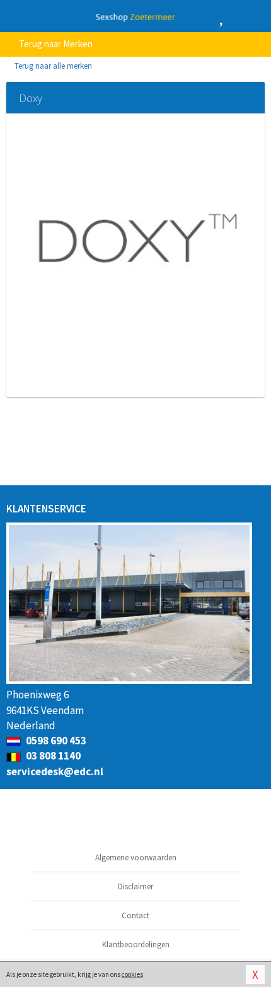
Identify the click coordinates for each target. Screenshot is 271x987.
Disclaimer (135, 886)
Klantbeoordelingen (136, 944)
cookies (132, 974)
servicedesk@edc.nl (54, 771)
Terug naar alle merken (52, 66)
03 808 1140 (52, 756)
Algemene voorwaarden (135, 857)
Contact (135, 915)
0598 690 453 (55, 740)
